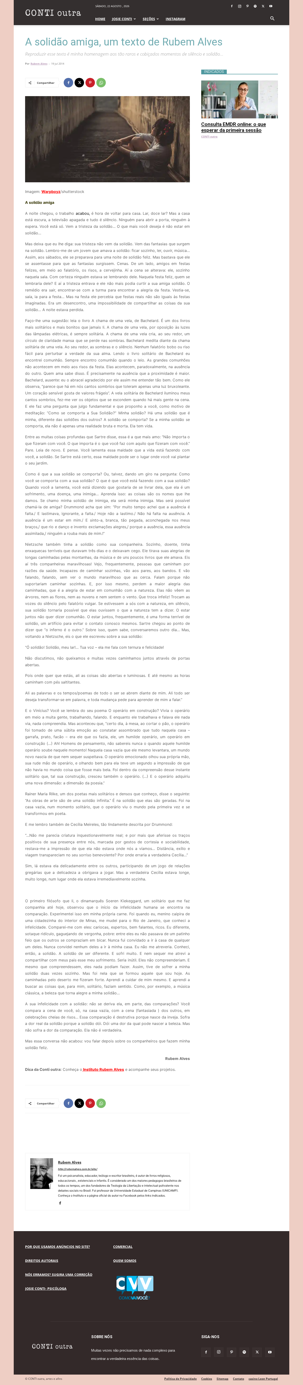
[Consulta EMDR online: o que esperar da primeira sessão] (239, 83)
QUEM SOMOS (124, 1260)
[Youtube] (270, 6)
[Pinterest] (247, 6)
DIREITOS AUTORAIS (41, 1260)
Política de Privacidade (180, 1379)
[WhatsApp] (101, 82)
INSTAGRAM (175, 19)
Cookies (206, 1379)
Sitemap (222, 1379)
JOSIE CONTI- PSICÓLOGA (46, 1288)
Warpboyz (50, 191)
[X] (263, 6)
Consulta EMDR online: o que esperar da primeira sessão (233, 127)
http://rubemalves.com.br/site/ (77, 1169)
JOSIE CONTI (122, 19)
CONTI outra (209, 136)
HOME (100, 19)
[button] (272, 19)
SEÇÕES (149, 19)
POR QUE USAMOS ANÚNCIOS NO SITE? (57, 1246)
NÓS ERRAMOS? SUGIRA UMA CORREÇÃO (58, 1274)
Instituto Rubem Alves (103, 1069)
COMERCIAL (123, 1246)
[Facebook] (231, 6)
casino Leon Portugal (263, 1379)
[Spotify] (255, 6)
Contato (238, 1379)
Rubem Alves (39, 63)
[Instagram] (239, 6)
